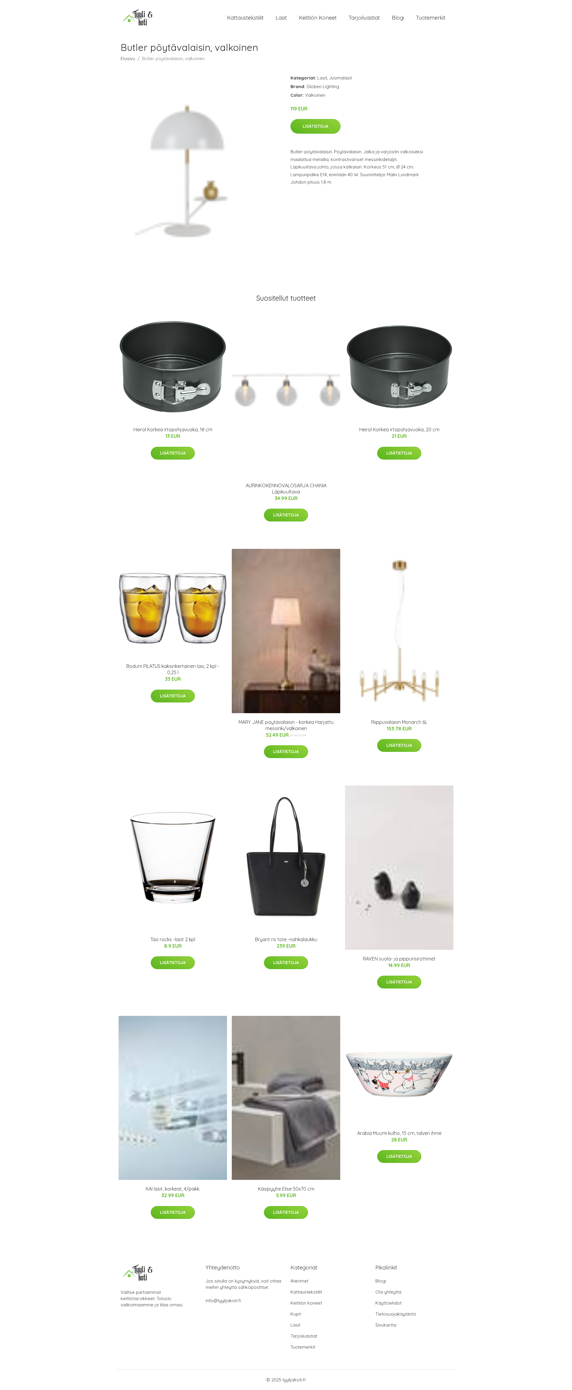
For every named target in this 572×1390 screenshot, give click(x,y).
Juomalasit (340, 78)
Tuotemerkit (430, 17)
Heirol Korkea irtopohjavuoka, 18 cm (172, 429)
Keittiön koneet (318, 17)
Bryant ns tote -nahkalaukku (286, 939)
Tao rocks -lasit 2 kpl (172, 939)
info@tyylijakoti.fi (223, 1300)
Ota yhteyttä (388, 1292)
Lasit (281, 17)
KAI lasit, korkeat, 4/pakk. (173, 1189)
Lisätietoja (315, 126)
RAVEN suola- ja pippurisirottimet (399, 959)
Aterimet (299, 1281)
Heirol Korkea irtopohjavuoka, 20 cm (399, 429)
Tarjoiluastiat (364, 17)
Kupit (295, 1314)
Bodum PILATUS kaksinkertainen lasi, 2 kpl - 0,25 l (172, 669)
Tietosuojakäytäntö (395, 1314)
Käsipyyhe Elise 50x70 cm (286, 1189)
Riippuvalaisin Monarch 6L (399, 722)
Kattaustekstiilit (245, 17)
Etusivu (128, 58)
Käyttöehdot (388, 1303)
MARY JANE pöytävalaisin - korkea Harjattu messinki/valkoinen (286, 725)
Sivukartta (385, 1325)
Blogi (398, 17)
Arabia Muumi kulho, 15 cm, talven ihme (399, 1133)
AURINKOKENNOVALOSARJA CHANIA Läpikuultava (286, 488)
